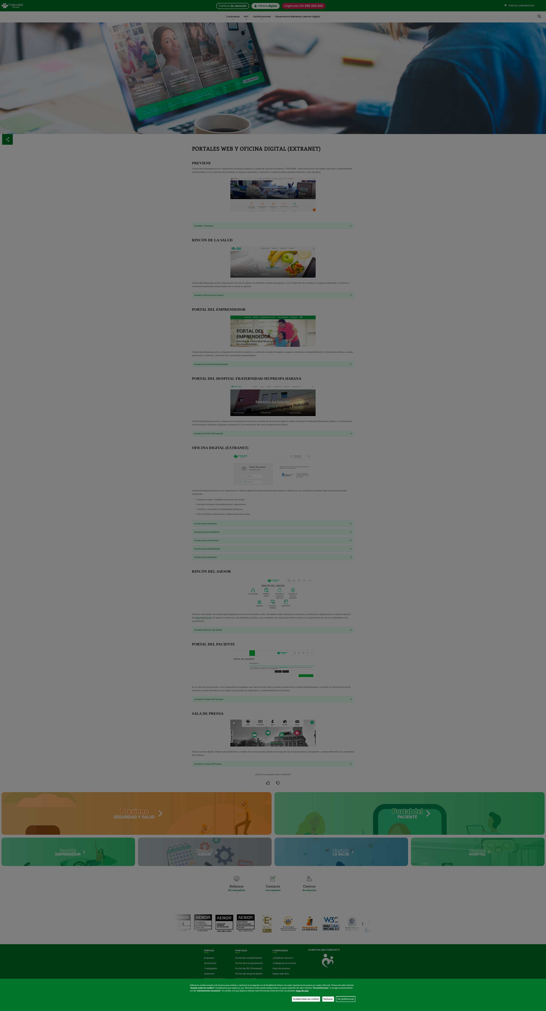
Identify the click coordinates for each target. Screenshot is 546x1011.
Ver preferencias (345, 999)
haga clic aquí (302, 991)
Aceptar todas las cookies (306, 999)
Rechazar (328, 999)
